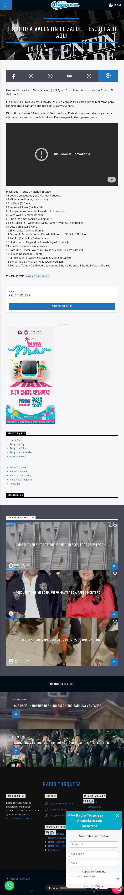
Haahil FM (15, 440)
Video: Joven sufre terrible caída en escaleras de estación (61, 545)
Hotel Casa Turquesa (21, 479)
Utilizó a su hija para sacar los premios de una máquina (59, 640)
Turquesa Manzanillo (21, 452)
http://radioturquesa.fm (62, 803)
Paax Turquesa (18, 456)
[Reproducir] (49, 888)
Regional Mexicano (67, 21)
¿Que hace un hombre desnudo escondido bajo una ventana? (56, 706)
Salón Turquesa (18, 467)
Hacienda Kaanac (19, 471)
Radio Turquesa (60, 50)
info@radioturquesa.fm (62, 815)
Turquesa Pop (17, 444)
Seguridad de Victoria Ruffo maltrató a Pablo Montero (58, 592)
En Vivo (118, 5)
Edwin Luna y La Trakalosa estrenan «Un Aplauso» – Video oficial (61, 743)
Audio (49, 21)
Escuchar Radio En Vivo (18, 818)
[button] (9, 885)
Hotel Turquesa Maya (21, 475)
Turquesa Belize (18, 448)
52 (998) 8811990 (59, 809)
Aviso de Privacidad (20, 879)
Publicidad (15, 483)
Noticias (13, 525)
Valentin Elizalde (37, 276)
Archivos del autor (62, 306)
